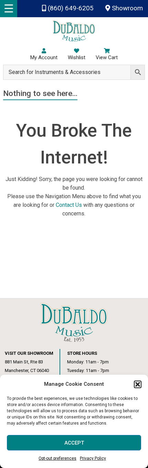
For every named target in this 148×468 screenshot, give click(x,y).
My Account (43, 57)
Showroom (126, 8)
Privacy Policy (93, 458)
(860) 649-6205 (70, 8)
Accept (74, 443)
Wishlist (76, 57)
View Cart (107, 57)
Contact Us (69, 205)
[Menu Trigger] (8, 8)
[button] (137, 384)
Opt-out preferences (57, 458)
